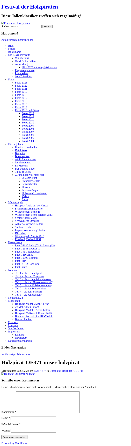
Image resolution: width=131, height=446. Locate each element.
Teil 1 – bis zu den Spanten (29, 273)
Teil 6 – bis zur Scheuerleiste (30, 288)
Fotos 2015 (21, 104)
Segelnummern (23, 162)
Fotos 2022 (21, 85)
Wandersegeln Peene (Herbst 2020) (34, 214)
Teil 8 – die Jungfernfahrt (28, 294)
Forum (11, 48)
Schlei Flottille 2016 (26, 217)
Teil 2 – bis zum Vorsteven (29, 276)
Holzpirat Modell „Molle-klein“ (32, 303)
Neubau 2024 (15, 297)
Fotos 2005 (28, 137)
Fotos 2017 (21, 97)
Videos (25, 196)
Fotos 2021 (21, 88)
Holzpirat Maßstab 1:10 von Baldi (33, 313)
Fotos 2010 (28, 122)
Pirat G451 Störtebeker (27, 251)
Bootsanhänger (30, 190)
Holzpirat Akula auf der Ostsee (31, 205)
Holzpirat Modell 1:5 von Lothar (32, 310)
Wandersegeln (15, 202)
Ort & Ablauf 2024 (25, 61)
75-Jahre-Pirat (29, 177)
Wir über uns (22, 58)
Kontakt (19, 334)
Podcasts (13, 322)
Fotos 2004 (28, 141)
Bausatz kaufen (23, 319)
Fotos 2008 (28, 128)
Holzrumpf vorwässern (34, 193)
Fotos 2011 (28, 119)
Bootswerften (22, 156)
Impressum (14, 331)
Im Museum (21, 165)
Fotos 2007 (28, 131)
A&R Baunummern (25, 159)
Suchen (5, 26)
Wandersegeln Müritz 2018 (29, 236)
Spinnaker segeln (31, 180)
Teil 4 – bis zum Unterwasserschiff (33, 282)
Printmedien (21, 73)
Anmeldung (21, 64)
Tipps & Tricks (23, 171)
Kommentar (8, 411)
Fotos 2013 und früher (27, 110)
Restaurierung (15, 242)
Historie (26, 187)
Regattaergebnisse (24, 70)
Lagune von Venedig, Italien (30, 230)
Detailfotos (21, 150)
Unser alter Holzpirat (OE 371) (66, 370)
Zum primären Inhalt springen (17, 39)
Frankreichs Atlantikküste (28, 208)
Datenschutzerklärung (20, 340)
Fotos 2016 (21, 101)
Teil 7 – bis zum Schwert (28, 291)
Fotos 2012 (28, 116)
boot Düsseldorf (23, 76)
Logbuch (13, 325)
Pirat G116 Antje (24, 254)
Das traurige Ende (24, 168)
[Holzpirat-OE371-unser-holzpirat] (18, 373)
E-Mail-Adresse (10, 424)
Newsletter (21, 337)
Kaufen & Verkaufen (26, 147)
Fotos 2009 (28, 125)
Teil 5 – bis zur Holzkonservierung (33, 285)
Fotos (11, 79)
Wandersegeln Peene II (27, 211)
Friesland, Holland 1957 (28, 239)
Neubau (12, 270)
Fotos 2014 (21, 107)
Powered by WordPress (14, 443)
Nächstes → (23, 354)
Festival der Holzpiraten (29, 7)
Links (25, 199)
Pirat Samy (21, 267)
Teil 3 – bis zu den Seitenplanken (33, 279)
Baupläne (20, 153)
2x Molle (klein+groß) (27, 306)
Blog (10, 45)
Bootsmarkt (14, 51)
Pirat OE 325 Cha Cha (27, 263)
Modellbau (14, 300)
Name (5, 417)
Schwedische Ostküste (27, 220)
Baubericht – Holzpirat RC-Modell (34, 316)
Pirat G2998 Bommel (26, 257)
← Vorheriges (8, 354)
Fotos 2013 (28, 113)
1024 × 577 (40, 370)
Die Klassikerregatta (19, 54)
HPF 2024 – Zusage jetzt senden (39, 67)
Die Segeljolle (15, 144)
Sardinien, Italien (24, 227)
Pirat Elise (20, 260)
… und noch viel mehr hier (29, 174)
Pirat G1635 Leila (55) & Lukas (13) (35, 245)
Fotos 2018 (21, 94)
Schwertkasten (30, 184)
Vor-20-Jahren (16, 328)
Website (5, 430)
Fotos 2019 (21, 91)
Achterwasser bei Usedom (29, 223)
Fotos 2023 (21, 82)
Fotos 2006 (28, 134)
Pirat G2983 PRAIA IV (28, 248)
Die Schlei (20, 233)
